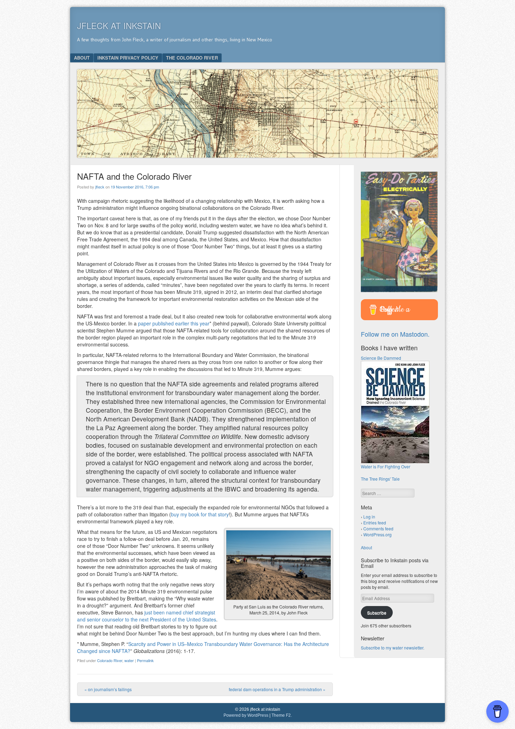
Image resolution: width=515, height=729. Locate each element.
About (82, 57)
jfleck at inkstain (119, 25)
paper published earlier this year (174, 323)
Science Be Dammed (381, 358)
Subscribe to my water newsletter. (392, 648)
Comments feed (378, 528)
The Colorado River (192, 57)
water (129, 660)
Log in (369, 517)
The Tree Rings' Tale (380, 479)
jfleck (99, 187)
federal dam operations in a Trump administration (277, 689)
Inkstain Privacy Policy (127, 57)
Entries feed (374, 522)
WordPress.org (377, 534)
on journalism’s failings (108, 689)
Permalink (145, 660)
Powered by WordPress (246, 715)
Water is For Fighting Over (385, 466)
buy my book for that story (200, 514)
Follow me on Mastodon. (395, 333)
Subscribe (376, 612)
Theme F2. (282, 715)
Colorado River (109, 660)
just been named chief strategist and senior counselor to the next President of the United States (146, 616)
